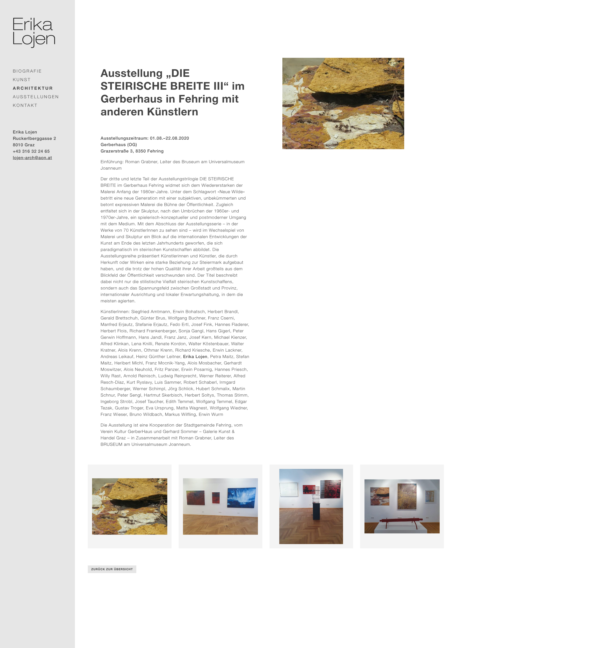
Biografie (27, 71)
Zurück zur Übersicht (112, 569)
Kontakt (25, 105)
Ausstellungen (36, 96)
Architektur (33, 88)
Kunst (22, 79)
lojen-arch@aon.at (32, 157)
